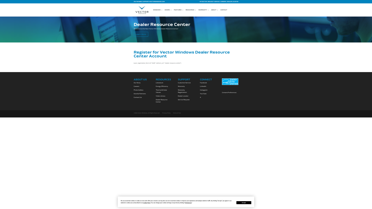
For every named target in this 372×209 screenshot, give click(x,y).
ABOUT (213, 10)
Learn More (141, 34)
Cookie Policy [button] (146, 202)
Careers (223, 1)
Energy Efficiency (162, 86)
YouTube (203, 94)
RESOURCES (190, 10)
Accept (244, 202)
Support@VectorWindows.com (154, 1)
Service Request (184, 100)
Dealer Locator (232, 1)
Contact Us (138, 97)
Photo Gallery (138, 90)
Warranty (181, 86)
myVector (203, 1)
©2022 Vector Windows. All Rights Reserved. (147, 113)
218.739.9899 (138, 1)
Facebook (203, 83)
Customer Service (184, 83)
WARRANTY (202, 10)
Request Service (214, 1)
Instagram (204, 90)
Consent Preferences (229, 92)
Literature (159, 83)
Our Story (137, 83)
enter (159, 102)
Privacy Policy (166, 113)
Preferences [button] (188, 202)
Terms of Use (177, 113)
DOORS (167, 10)
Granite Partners (140, 94)
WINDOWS (157, 10)
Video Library (160, 96)
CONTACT (223, 10)
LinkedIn (203, 86)
